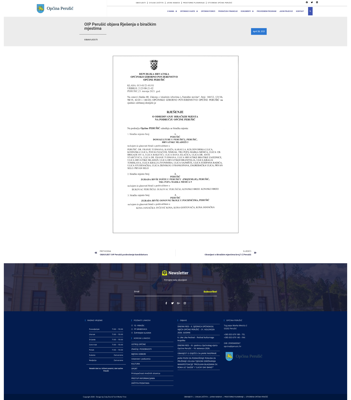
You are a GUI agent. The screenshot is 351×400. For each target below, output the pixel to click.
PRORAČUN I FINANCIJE (228, 11)
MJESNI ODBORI (138, 354)
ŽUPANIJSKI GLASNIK (142, 333)
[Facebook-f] (166, 303)
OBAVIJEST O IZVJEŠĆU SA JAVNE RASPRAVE (197, 353)
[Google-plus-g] (178, 303)
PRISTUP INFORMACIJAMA (143, 378)
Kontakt (300, 11)
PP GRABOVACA (140, 329)
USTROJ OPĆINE (138, 344)
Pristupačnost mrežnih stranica (145, 373)
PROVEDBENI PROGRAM (266, 11)
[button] (306, 2)
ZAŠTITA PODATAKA (140, 383)
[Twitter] (172, 303)
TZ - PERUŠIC (139, 325)
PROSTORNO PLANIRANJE (194, 3)
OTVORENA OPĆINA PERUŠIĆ (220, 3)
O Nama (170, 11)
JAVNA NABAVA (173, 3)
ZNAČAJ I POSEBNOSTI (141, 349)
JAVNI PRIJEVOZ (286, 11)
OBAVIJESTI (141, 3)
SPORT (134, 368)
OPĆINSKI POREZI (208, 11)
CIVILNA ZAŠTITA (156, 3)
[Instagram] (185, 303)
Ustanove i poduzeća (140, 358)
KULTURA (135, 363)
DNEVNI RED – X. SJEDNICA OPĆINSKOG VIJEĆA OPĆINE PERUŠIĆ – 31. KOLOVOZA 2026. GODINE (196, 329)
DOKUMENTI (246, 11)
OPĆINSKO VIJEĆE (187, 11)
